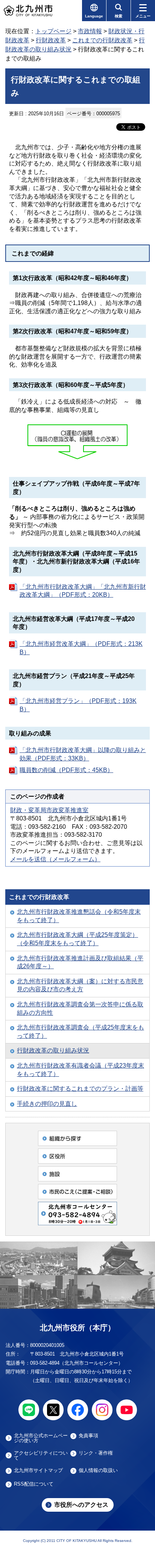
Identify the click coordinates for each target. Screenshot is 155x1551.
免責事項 (88, 1435)
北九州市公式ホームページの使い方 (41, 1438)
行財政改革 (51, 40)
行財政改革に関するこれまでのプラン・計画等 (80, 1088)
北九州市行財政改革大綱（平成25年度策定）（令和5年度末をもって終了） (77, 939)
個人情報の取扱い (98, 1470)
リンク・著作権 (96, 1453)
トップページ (53, 31)
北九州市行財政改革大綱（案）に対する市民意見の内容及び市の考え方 (80, 985)
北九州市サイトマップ (38, 1470)
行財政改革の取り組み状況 (53, 1050)
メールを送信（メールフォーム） (55, 859)
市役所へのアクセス (81, 1504)
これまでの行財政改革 (102, 40)
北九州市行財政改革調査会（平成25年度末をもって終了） (80, 1031)
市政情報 (90, 31)
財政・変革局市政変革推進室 (49, 810)
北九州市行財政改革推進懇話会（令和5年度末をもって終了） (79, 916)
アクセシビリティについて (41, 1455)
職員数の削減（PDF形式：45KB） (66, 770)
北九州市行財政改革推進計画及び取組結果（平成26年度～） (80, 962)
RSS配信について (33, 1484)
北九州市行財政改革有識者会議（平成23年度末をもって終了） (80, 1069)
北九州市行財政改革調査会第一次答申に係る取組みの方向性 (80, 1008)
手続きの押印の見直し (47, 1104)
